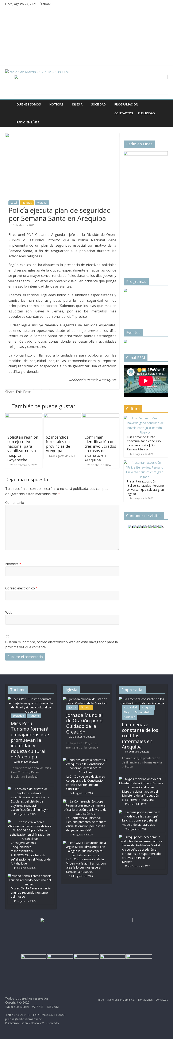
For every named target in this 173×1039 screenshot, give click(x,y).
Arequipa (147, 707)
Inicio (101, 999)
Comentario (14, 502)
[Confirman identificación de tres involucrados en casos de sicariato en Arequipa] (100, 415)
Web (8, 612)
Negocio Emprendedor (138, 712)
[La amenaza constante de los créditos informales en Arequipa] (142, 699)
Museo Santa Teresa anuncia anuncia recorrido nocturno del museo (31, 892)
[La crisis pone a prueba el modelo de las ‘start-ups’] (141, 812)
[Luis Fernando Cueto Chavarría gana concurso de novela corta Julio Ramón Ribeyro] (145, 418)
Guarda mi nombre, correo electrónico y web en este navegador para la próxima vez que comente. (61, 644)
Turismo (34, 715)
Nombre (13, 564)
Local (14, 202)
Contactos (123, 113)
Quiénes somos (28, 104)
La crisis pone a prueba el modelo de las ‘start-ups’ (139, 822)
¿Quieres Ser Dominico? (121, 999)
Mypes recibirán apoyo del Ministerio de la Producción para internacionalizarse (140, 795)
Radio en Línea (27, 122)
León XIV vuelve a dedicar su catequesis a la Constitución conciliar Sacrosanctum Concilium (85, 782)
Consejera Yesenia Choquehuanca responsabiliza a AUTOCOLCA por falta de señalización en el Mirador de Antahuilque (31, 853)
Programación (126, 104)
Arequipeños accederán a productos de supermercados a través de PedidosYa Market (142, 855)
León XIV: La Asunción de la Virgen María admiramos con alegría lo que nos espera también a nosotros (86, 865)
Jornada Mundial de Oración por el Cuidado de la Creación (85, 723)
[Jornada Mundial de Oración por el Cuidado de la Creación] (86, 699)
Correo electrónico (21, 588)
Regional (42, 202)
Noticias (56, 104)
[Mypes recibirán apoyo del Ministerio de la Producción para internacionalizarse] (141, 779)
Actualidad (130, 707)
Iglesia (77, 104)
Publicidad (146, 113)
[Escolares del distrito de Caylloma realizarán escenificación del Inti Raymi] (30, 789)
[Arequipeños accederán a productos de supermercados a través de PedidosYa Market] (141, 837)
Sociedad (98, 104)
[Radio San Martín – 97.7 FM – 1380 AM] (9, 104)
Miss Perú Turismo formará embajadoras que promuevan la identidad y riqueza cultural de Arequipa (30, 740)
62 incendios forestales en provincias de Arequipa (58, 444)
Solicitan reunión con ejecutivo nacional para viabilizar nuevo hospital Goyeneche (22, 448)
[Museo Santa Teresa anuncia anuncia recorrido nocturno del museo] (30, 876)
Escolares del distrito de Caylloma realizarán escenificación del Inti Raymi (30, 805)
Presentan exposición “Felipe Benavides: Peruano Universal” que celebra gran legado (145, 487)
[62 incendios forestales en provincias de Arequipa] (62, 415)
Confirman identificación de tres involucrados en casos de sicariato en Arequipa (100, 448)
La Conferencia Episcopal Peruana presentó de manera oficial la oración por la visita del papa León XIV (86, 824)
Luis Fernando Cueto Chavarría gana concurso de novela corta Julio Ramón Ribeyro (144, 443)
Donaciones (145, 999)
